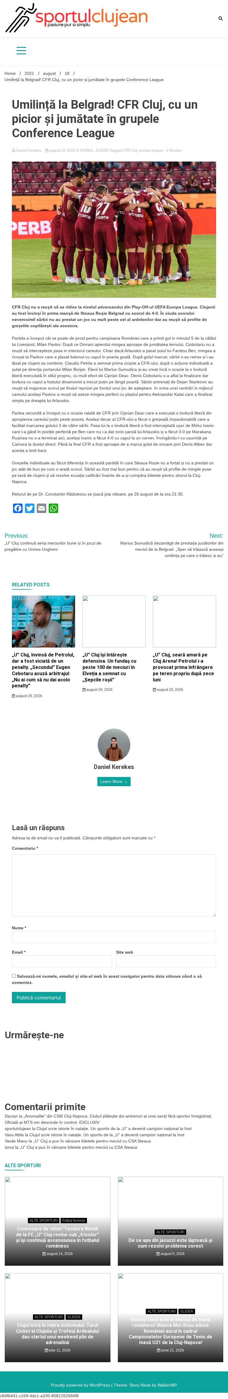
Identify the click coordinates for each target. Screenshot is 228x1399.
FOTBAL (87, 150)
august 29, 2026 (28, 696)
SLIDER (102, 150)
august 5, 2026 (172, 1254)
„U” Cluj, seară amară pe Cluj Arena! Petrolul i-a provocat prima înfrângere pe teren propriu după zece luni (183, 667)
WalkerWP (167, 1385)
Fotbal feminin (73, 1220)
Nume (19, 927)
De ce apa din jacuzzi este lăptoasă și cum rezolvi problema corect (170, 1243)
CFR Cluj (130, 150)
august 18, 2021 (62, 150)
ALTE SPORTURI (44, 1220)
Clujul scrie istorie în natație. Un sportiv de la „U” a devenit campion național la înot (114, 1128)
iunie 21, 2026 (172, 1350)
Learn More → (114, 781)
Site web (124, 952)
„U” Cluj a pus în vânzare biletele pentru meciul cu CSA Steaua (92, 1141)
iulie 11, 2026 (59, 1350)
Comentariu (25, 848)
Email (19, 952)
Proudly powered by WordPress (81, 1385)
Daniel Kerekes (28, 150)
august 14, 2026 (59, 1254)
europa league (151, 150)
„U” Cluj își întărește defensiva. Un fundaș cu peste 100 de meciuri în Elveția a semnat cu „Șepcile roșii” (109, 667)
